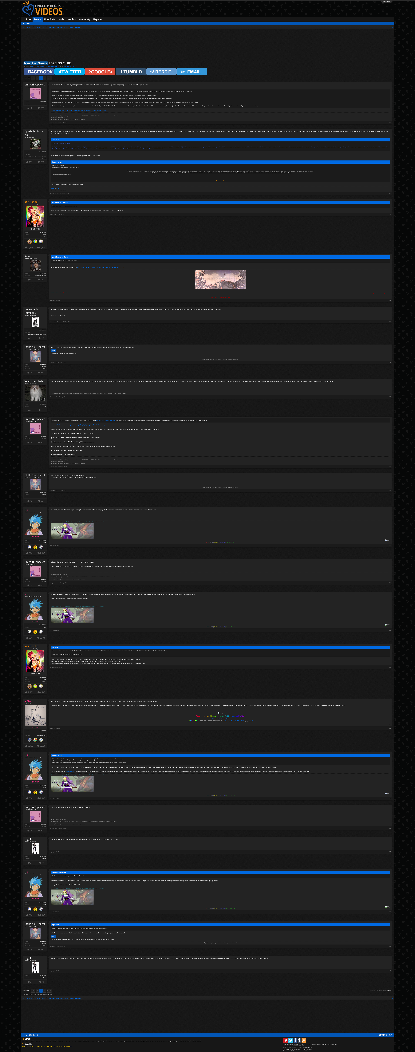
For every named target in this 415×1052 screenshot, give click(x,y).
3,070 (42, 745)
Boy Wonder (53, 214)
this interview (70, 772)
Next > (49, 78)
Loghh (28, 839)
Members (72, 19)
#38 (390, 912)
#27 (390, 397)
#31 (390, 583)
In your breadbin (41, 735)
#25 (390, 322)
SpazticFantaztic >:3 (34, 132)
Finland (44, 858)
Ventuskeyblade (34, 381)
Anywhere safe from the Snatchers (36, 334)
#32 (390, 630)
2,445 (42, 553)
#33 (390, 667)
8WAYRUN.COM (48, 994)
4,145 (42, 247)
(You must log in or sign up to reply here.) (381, 990)
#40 (390, 971)
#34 (390, 728)
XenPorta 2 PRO (27, 994)
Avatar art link (215, 718)
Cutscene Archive (31, 1046)
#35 (390, 798)
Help (390, 1035)
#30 (390, 545)
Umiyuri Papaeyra (35, 84)
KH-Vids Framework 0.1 (294, 1046)
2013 (231, 721)
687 (42, 372)
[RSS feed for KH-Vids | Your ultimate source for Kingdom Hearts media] (303, 1040)
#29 (390, 490)
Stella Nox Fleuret (35, 347)
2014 (237, 721)
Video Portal (49, 19)
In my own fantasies (40, 275)
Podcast (55, 1046)
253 (42, 279)
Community (84, 19)
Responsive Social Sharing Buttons (292, 1051)
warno (65, 66)
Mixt (51, 545)
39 (43, 862)
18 (43, 338)
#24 (390, 300)
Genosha (43, 237)
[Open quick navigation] (392, 27)
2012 (225, 721)
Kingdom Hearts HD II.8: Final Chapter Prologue (44, 66)
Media (61, 19)
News (23, 1046)
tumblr (52, 188)
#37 (390, 852)
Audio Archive (41, 1046)
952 (42, 162)
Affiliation (69, 1046)
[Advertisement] (207, 45)
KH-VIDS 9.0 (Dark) (30, 1035)
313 (42, 108)
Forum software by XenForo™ (298, 1044)
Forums (37, 19)
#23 (390, 214)
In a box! (44, 104)
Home (28, 19)
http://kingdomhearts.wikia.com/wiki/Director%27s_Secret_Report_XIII (100, 267)
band (57, 188)
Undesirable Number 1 (31, 310)
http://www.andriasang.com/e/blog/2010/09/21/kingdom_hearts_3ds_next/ (80, 425)
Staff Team (62, 1046)
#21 (390, 123)
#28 (390, 466)
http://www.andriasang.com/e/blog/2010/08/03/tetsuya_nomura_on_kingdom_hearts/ (79, 111)
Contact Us (381, 1035)
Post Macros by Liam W (325, 1044)
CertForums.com (308, 1051)
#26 (390, 362)
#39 (390, 946)
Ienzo (51, 728)
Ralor (28, 256)
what (44, 368)
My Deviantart (222, 718)
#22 (390, 193)
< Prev (33, 78)
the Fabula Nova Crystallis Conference (106, 420)
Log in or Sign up (386, 1)
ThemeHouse (308, 1047)
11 (43, 410)
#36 (390, 828)
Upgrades (97, 19)
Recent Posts (27, 23)
